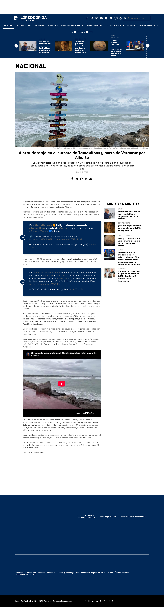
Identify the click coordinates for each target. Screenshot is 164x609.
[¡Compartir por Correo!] (90, 178)
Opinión (131, 26)
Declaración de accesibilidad (133, 516)
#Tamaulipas (62, 275)
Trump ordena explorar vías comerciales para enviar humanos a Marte (116, 48)
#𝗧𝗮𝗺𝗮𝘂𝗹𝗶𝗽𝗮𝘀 (37, 228)
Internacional (24, 26)
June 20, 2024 (76, 289)
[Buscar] (161, 25)
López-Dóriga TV (115, 26)
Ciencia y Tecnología (72, 26)
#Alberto (56, 272)
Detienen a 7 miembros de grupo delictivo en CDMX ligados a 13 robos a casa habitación (129, 276)
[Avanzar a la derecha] (158, 25)
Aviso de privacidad (108, 516)
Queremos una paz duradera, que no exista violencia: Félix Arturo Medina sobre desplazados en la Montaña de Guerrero (129, 258)
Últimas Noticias (122, 572)
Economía (53, 26)
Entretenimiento (95, 26)
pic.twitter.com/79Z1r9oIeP (69, 239)
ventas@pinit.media (86, 517)
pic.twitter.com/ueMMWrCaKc (44, 284)
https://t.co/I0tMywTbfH (42, 239)
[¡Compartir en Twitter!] (77, 178)
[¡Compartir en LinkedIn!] (86, 178)
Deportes (39, 26)
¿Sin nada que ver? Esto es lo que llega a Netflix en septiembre (80, 47)
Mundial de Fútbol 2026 (150, 26)
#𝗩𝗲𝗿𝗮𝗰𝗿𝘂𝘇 (65, 228)
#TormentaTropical (38, 231)
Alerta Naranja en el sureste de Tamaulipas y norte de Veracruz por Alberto (82, 155)
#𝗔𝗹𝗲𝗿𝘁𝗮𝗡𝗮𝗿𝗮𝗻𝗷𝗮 (42, 225)
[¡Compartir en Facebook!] (72, 178)
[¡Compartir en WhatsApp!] (81, 178)
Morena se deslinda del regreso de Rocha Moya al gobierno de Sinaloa (45, 47)
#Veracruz (48, 275)
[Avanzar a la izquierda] (16, 46)
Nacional (8, 26)
